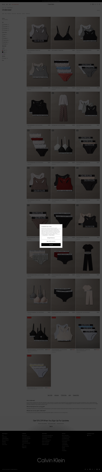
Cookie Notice (45, 234)
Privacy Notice (51, 234)
